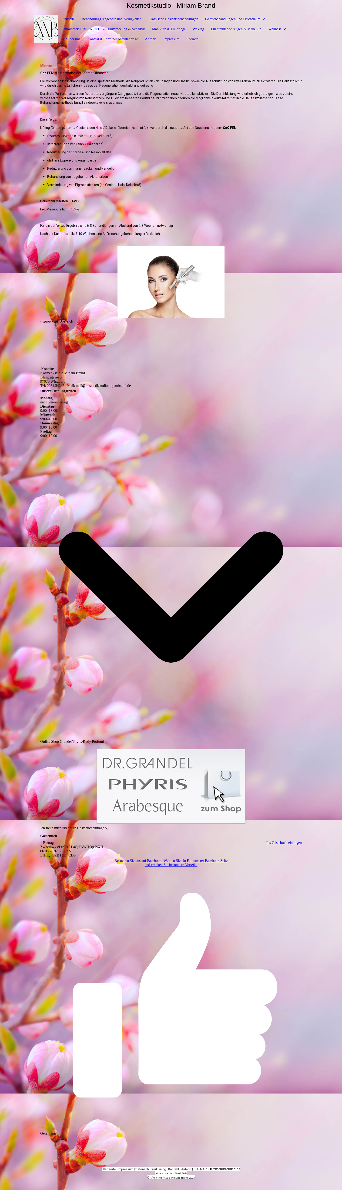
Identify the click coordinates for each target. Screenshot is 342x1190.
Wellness (274, 29)
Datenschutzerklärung (150, 1169)
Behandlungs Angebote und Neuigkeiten (111, 19)
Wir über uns (70, 39)
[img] (46, 29)
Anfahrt (150, 39)
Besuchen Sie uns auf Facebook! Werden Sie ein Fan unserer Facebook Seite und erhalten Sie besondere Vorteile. (171, 863)
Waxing (198, 29)
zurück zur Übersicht (58, 321)
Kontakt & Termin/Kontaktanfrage (112, 39)
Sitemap (192, 39)
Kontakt (173, 1169)
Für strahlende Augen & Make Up (236, 29)
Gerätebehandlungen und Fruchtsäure (232, 19)
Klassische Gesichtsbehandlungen (173, 19)
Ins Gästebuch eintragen (284, 843)
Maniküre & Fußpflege (169, 29)
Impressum (171, 39)
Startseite (68, 19)
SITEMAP (200, 1169)
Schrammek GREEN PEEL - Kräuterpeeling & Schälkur (103, 29)
